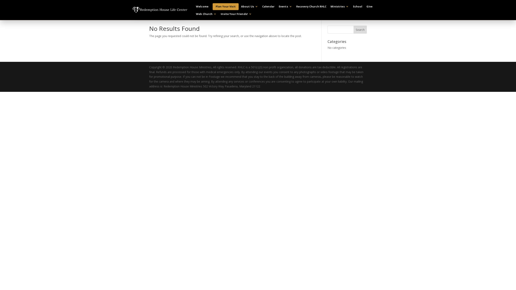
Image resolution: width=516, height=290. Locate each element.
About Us (247, 6)
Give (369, 6)
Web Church (204, 14)
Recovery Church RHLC (311, 6)
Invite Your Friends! (234, 14)
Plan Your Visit (226, 6)
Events (283, 6)
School (357, 6)
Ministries (337, 6)
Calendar (268, 6)
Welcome (202, 6)
